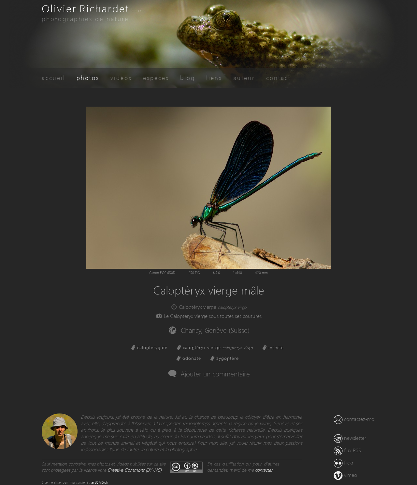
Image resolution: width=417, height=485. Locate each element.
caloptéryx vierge (218, 347)
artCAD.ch (99, 482)
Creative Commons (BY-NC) (135, 470)
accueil (53, 77)
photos (88, 77)
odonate (191, 358)
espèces (156, 77)
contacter (264, 470)
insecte (276, 347)
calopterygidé (152, 347)
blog (187, 77)
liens (214, 77)
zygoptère (227, 358)
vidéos (121, 77)
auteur (244, 77)
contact (278, 77)
